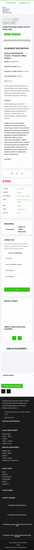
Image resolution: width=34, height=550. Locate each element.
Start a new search (12, 386)
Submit (17, 289)
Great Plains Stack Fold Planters (17, 505)
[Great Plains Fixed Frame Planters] (17, 511)
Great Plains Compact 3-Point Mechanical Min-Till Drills (17, 525)
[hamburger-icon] (30, 10)
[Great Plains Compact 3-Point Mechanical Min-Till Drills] (17, 521)
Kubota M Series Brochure (22, 229)
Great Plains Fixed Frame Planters (17, 515)
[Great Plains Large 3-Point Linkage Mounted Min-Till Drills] (17, 532)
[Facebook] (3, 425)
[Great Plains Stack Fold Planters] (17, 502)
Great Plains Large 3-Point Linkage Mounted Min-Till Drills (17, 536)
